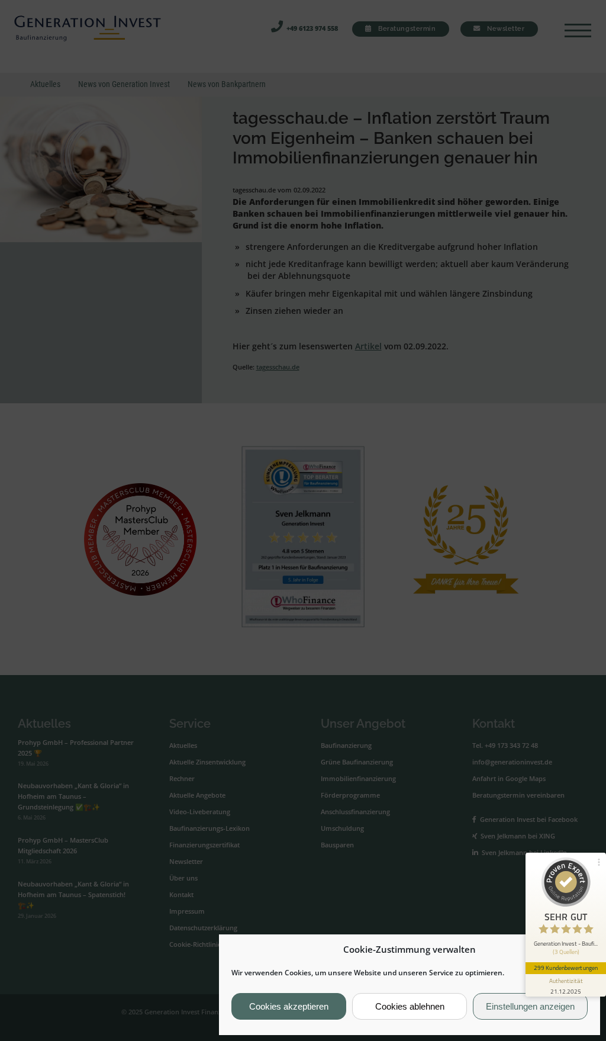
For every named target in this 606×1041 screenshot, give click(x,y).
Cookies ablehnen (409, 1006)
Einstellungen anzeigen (530, 1006)
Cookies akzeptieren (288, 1006)
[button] (582, 950)
